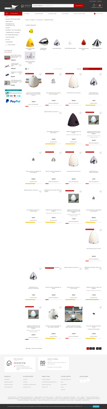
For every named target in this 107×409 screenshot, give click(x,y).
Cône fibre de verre (70, 48)
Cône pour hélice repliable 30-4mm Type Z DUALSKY (54, 326)
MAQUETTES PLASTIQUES (69, 397)
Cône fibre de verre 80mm (74, 92)
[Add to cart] (96, 87)
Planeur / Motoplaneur (92, 397)
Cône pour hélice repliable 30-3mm (54, 172)
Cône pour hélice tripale (30, 62)
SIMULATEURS (61, 400)
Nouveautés (52, 13)
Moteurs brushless (26, 398)
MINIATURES (58, 397)
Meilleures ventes (8, 384)
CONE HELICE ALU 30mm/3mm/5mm (93, 172)
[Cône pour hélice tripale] (30, 55)
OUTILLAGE (54, 400)
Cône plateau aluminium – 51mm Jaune (73, 288)
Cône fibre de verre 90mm (74, 171)
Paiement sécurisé (46, 384)
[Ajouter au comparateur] (33, 87)
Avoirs (62, 387)
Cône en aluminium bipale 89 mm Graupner (93, 210)
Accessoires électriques (93, 398)
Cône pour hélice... (97, 48)
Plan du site (45, 387)
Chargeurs (50, 398)
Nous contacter (79, 13)
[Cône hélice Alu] (56, 42)
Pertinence (92, 69)
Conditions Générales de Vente (49, 381)
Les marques (39, 13)
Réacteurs (33, 400)
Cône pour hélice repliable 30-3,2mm (54, 288)
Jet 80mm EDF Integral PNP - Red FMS (16, 64)
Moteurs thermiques (23, 400)
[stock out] (36, 87)
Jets (78, 397)
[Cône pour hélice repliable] (97, 42)
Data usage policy (11, 1)
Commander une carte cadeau (54, 367)
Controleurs (36, 398)
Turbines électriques (13, 398)
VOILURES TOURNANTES (44, 400)
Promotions (99, 13)
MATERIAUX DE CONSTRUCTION (25, 397)
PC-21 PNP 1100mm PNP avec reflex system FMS (16, 56)
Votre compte (66, 376)
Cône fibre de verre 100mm (93, 248)
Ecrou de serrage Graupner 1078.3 (94, 326)
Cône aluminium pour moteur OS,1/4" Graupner (53, 93)
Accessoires (81, 398)
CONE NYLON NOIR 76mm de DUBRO (73, 132)
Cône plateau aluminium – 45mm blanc (53, 132)
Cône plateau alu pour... (84, 49)
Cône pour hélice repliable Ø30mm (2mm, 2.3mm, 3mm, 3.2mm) (33, 94)
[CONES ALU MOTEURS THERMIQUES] (43, 42)
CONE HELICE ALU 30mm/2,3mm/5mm (94, 93)
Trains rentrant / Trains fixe (68, 398)
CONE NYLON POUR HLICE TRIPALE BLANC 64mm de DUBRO (73, 211)
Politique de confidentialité (29, 384)
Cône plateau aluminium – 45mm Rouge (33, 210)
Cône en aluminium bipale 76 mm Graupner (33, 172)
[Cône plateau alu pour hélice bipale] (83, 42)
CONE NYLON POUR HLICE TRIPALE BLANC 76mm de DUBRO (33, 327)
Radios (56, 398)
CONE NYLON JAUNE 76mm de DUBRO (53, 210)
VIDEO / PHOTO (70, 400)
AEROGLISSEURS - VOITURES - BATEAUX (44, 397)
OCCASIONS (78, 400)
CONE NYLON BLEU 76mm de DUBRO (93, 288)
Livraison (25, 379)
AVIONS (82, 397)
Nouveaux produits (8, 381)
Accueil (26, 13)
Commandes (64, 384)
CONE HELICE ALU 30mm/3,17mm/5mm (33, 288)
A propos (25, 381)
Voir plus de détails (87, 406)
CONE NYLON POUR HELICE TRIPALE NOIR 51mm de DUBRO (74, 326)
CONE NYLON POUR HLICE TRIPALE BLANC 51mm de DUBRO (93, 132)
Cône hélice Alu (56, 48)
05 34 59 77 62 (19, 363)
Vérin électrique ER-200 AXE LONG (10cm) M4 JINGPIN (16, 81)
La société (65, 13)
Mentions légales (46, 379)
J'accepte (96, 406)
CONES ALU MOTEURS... (43, 49)
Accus (43, 398)
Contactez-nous (27, 387)
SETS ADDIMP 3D (12, 397)
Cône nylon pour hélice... (30, 49)
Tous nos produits (8, 387)
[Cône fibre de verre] (70, 42)
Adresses (63, 389)
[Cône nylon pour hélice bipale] (30, 42)
